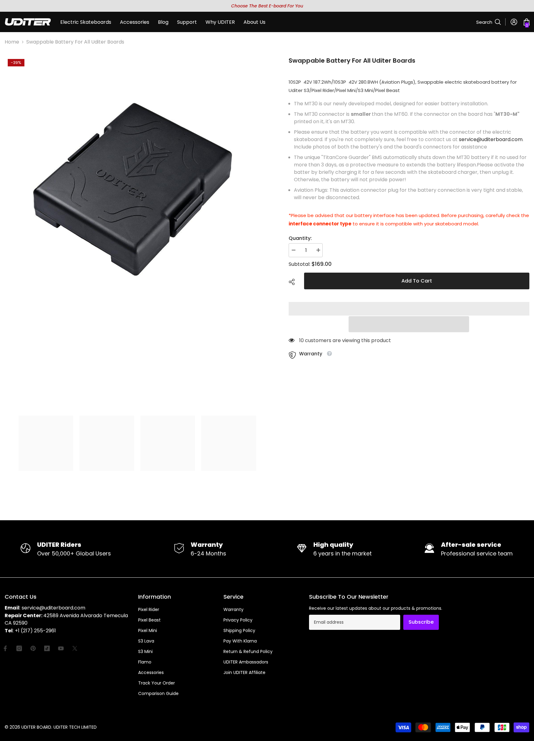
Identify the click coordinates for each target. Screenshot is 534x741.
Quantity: (300, 238)
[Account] (514, 21)
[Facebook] (5, 648)
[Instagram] (19, 648)
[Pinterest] (33, 648)
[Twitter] (74, 648)
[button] (409, 324)
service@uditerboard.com (491, 139)
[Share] (294, 281)
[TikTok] (47, 648)
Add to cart (416, 280)
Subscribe (421, 622)
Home (12, 41)
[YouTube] (61, 648)
